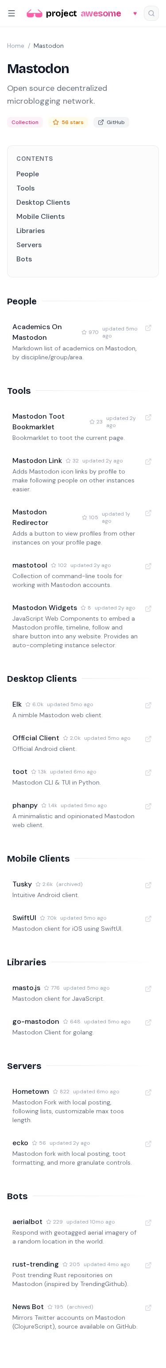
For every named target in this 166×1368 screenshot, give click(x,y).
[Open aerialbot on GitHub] (148, 1222)
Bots (24, 259)
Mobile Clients (40, 216)
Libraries (30, 230)
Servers (29, 244)
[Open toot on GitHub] (148, 772)
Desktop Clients (43, 202)
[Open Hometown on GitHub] (148, 1092)
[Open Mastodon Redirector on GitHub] (148, 513)
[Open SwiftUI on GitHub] (148, 918)
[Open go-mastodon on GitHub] (148, 1022)
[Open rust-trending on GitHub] (148, 1265)
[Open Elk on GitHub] (148, 705)
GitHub (116, 122)
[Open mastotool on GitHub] (148, 566)
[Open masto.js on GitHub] (148, 988)
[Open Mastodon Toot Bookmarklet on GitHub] (148, 417)
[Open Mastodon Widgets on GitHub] (148, 608)
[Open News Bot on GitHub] (148, 1307)
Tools (25, 188)
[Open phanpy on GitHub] (148, 806)
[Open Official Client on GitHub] (148, 739)
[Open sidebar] (11, 13)
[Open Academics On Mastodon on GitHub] (148, 328)
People (27, 174)
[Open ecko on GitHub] (148, 1144)
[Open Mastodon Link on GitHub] (148, 461)
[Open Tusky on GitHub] (148, 885)
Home (15, 46)
